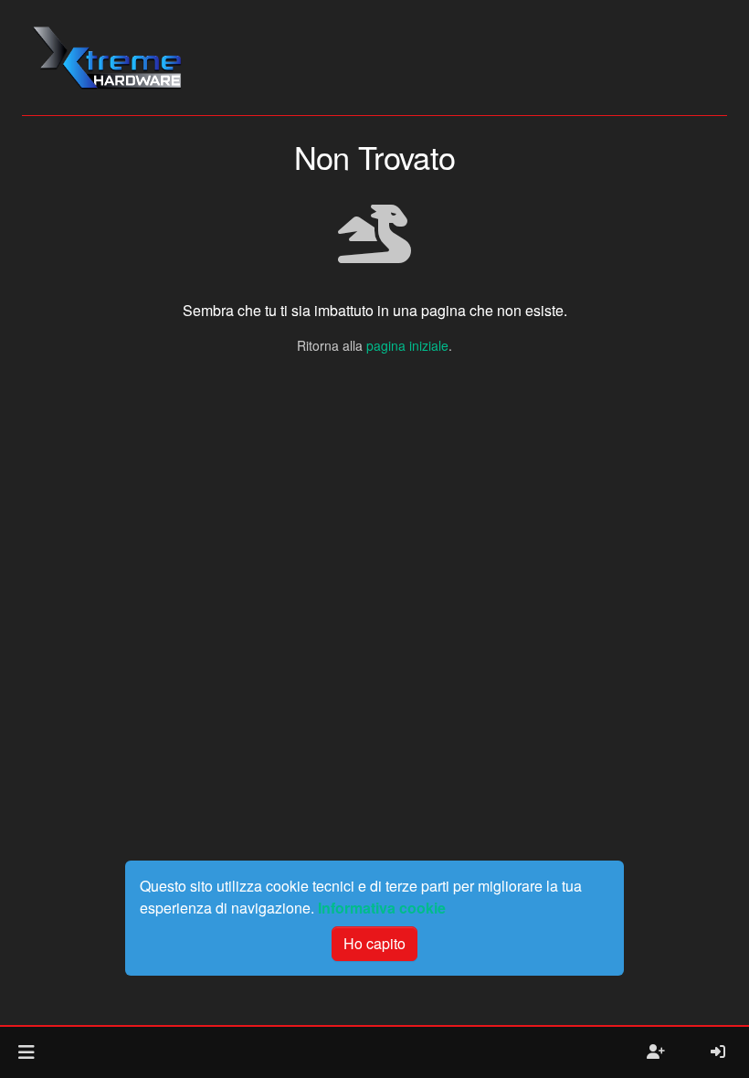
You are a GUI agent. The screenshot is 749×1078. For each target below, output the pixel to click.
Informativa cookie (382, 907)
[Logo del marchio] (106, 58)
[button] (26, 1052)
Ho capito (374, 943)
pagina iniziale (407, 345)
